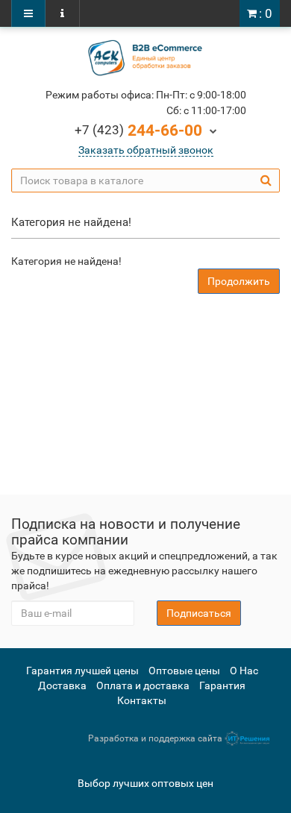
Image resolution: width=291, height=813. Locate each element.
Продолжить (238, 281)
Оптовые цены (184, 671)
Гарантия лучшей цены (82, 671)
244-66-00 (138, 130)
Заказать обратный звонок (145, 150)
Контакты (141, 700)
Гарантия (222, 685)
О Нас (244, 671)
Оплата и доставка (143, 685)
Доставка (62, 685)
